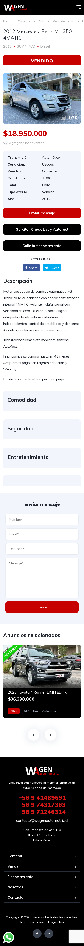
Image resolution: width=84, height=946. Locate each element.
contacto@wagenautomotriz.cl (42, 820)
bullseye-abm (54, 922)
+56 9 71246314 (42, 811)
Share (32, 268)
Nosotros (15, 887)
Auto (41, 21)
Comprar (24, 21)
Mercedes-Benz (64, 21)
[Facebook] (37, 933)
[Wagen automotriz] (16, 7)
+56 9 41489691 (42, 797)
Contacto (15, 897)
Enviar (42, 607)
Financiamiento (20, 876)
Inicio (6, 21)
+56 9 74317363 (42, 804)
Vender (14, 866)
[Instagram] (48, 933)
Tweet (54, 268)
